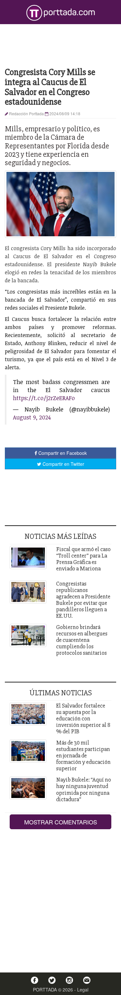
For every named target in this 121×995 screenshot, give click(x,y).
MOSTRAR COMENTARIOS (60, 822)
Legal (82, 989)
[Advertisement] (60, 45)
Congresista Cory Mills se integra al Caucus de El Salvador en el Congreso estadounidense (50, 87)
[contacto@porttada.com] (87, 980)
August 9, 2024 (32, 417)
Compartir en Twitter (62, 464)
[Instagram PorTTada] (69, 980)
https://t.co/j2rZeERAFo (44, 398)
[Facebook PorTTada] (34, 980)
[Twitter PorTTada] (52, 980)
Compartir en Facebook (62, 453)
